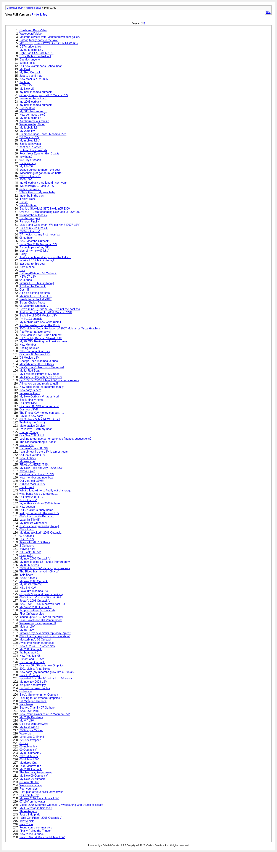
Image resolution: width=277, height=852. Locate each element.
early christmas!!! (30, 189)
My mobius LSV (29, 140)
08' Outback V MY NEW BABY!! (39, 419)
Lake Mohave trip (30, 766)
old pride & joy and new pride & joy (41, 594)
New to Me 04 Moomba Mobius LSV (42, 837)
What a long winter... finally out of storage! (45, 490)
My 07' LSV (26, 629)
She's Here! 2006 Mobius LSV (38, 315)
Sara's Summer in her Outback (38, 694)
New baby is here (30, 390)
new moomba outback (33, 98)
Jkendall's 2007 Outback (34, 542)
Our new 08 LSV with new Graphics (41, 665)
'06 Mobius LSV (29, 137)
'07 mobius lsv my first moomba (39, 234)
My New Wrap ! (29, 727)
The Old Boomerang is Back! (37, 441)
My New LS (26, 88)
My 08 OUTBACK (30, 584)
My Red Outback (30, 72)
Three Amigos (28, 811)
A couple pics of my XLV (34, 247)
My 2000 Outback (30, 649)
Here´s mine (27, 267)
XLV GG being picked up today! (39, 526)
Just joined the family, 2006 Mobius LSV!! (45, 312)
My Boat (24, 69)
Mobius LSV (27, 626)
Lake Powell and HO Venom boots (40, 620)
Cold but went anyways (33, 723)
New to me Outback (31, 834)
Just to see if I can (31, 75)
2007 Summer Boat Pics (34, 351)
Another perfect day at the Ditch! (39, 325)
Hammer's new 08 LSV (33, 448)
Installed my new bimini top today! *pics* (45, 633)
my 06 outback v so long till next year (43, 182)
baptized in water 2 (31, 147)
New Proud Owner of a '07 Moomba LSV (44, 714)
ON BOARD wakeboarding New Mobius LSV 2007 (50, 211)
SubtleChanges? (29, 218)
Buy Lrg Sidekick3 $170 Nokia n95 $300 (44, 208)
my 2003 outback (30, 101)
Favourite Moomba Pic (33, 591)
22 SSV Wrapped (30, 740)
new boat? (25, 156)
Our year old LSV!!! (31, 480)
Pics (22, 270)
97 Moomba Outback (32, 286)
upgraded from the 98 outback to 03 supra (45, 678)
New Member (27, 344)
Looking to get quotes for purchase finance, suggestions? (55, 438)
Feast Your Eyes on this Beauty (39, 153)
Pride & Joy (39, 14)
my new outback (29, 393)
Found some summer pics (35, 827)
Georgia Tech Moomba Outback (39, 360)
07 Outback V (28, 500)
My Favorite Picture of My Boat (39, 373)
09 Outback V (28, 749)
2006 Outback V (29, 231)
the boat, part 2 (29, 652)
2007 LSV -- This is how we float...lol (42, 604)
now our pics (27, 471)
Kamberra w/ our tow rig (34, 121)
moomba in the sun (31, 195)
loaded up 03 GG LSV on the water (41, 616)
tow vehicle (26, 445)
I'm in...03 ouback (30, 318)
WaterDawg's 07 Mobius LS (36, 186)
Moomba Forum (14, 7)
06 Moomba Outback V (33, 305)
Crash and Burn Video (33, 30)
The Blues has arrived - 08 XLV (39, 571)
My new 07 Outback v (33, 523)
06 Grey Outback (30, 160)
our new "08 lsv (29, 782)
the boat (24, 82)
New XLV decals (29, 675)
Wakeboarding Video (32, 124)
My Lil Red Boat (29, 370)
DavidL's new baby (31, 416)
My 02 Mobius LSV (31, 49)
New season (27, 506)
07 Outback (26, 535)
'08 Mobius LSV (29, 357)
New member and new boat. (36, 477)
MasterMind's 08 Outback (35, 639)
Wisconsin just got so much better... (42, 173)
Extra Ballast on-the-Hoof (35, 56)
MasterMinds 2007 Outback (36, 364)
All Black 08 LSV (30, 552)
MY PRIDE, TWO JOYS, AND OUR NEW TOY (48, 43)
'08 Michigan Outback (33, 701)
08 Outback (26, 529)
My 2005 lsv (27, 130)
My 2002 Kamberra (31, 717)
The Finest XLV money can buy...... (41, 412)
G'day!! (23, 254)
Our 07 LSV (26, 539)
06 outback (26, 237)
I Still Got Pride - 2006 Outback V (40, 817)
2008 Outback (28, 578)
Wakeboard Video (30, 33)
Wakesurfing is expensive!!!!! (37, 623)
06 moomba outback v (33, 215)
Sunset (23, 202)
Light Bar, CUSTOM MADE (36, 53)
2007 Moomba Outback (34, 241)
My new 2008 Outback (33, 581)
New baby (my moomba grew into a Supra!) (46, 672)
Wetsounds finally (30, 785)
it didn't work (27, 198)
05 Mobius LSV (29, 759)
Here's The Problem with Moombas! (41, 367)
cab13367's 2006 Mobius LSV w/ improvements (49, 380)
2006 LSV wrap (29, 710)
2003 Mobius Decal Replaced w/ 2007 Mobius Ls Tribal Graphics (59, 328)
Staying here (27, 548)
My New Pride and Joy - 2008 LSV (41, 467)
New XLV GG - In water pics (37, 646)
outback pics (27, 62)
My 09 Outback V (30, 753)
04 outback (26, 279)
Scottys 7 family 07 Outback (37, 707)
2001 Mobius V (28, 756)
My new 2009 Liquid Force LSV (39, 798)
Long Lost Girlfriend (31, 736)
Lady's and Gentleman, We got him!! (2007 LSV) (49, 224)
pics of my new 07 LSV (34, 250)
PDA (268, 12)
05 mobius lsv (28, 746)
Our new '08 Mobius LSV (34, 354)
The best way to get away (35, 772)
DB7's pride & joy (30, 46)
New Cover (26, 824)
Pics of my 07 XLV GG (33, 228)
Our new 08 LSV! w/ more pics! (39, 406)
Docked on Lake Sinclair (34, 688)
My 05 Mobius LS (30, 117)
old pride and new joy (32, 685)
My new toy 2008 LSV (33, 681)
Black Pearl (26, 487)
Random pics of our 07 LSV (36, 474)
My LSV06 (26, 166)
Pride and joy (27, 163)
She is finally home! (31, 399)
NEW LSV (25, 85)
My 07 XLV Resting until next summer (43, 341)
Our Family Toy (29, 795)
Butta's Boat (27, 108)
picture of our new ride (33, 150)
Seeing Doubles (29, 348)
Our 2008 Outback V (32, 454)
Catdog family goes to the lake (38, 40)
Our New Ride (28, 403)
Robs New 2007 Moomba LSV (38, 244)
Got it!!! (24, 289)
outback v (25, 691)
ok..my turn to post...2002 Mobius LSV (43, 95)
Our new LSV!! (28, 409)
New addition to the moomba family (41, 386)
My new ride (27, 461)
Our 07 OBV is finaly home (36, 510)
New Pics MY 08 (29, 655)
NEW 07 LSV (27, 276)
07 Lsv (23, 743)
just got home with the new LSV (39, 513)
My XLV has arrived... (33, 111)
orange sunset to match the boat (39, 169)
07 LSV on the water (32, 801)
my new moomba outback (35, 92)
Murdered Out (28, 762)
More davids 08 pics (32, 425)
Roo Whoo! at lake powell (35, 331)
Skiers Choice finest (32, 302)
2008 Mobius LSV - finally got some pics (44, 568)
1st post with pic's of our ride (37, 610)
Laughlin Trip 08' (29, 519)
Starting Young (28, 432)
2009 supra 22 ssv (31, 730)
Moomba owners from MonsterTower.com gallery (49, 36)
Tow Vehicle (26, 821)
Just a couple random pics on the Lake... (45, 257)
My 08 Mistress (29, 565)
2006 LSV (25, 179)
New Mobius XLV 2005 (33, 79)
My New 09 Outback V (33, 775)
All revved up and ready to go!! (38, 383)
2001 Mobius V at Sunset (35, 668)
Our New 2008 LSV (31, 497)
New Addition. (28, 205)
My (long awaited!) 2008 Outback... (41, 532)
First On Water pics (31, 613)
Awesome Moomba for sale (36, 642)
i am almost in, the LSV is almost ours (43, 451)
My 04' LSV (26, 720)
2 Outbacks (26, 545)
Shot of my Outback (32, 662)
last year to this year (32, 263)
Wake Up (25, 733)
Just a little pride (29, 814)
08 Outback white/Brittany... (36, 516)
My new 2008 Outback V (34, 558)
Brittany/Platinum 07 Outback (37, 273)
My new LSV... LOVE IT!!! (35, 296)
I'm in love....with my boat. (36, 429)
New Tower (26, 704)
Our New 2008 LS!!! (31, 435)
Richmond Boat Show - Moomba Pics (42, 134)
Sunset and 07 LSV (31, 659)
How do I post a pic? (32, 114)
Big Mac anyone (29, 59)
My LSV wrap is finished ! (35, 808)
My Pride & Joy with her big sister (40, 377)
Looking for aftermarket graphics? (40, 697)
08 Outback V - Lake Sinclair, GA (40, 597)
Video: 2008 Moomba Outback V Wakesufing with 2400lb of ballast (61, 804)
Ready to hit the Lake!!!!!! (35, 299)
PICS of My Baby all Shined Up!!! (40, 338)
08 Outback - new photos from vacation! (44, 636)
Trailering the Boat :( (32, 422)
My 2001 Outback (30, 769)
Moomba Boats (34, 7)
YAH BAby (26, 574)
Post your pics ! (29, 788)
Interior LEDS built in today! (36, 260)
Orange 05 (25, 555)
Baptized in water (30, 143)
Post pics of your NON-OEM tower (41, 791)
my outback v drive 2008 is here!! (40, 503)
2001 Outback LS (30, 176)
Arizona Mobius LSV (32, 484)
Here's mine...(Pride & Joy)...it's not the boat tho (49, 309)
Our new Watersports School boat (40, 66)
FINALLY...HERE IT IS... (34, 464)
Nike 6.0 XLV (27, 587)
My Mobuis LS (28, 127)
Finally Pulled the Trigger (35, 830)
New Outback (27, 458)
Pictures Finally (29, 221)
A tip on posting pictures (34, 292)
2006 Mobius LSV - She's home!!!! (41, 335)
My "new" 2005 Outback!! (35, 607)
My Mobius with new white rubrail (40, 322)
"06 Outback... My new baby (37, 192)
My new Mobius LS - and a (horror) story (44, 561)
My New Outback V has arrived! (39, 396)
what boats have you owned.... (38, 493)
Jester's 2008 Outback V (34, 600)
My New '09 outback (32, 778)
